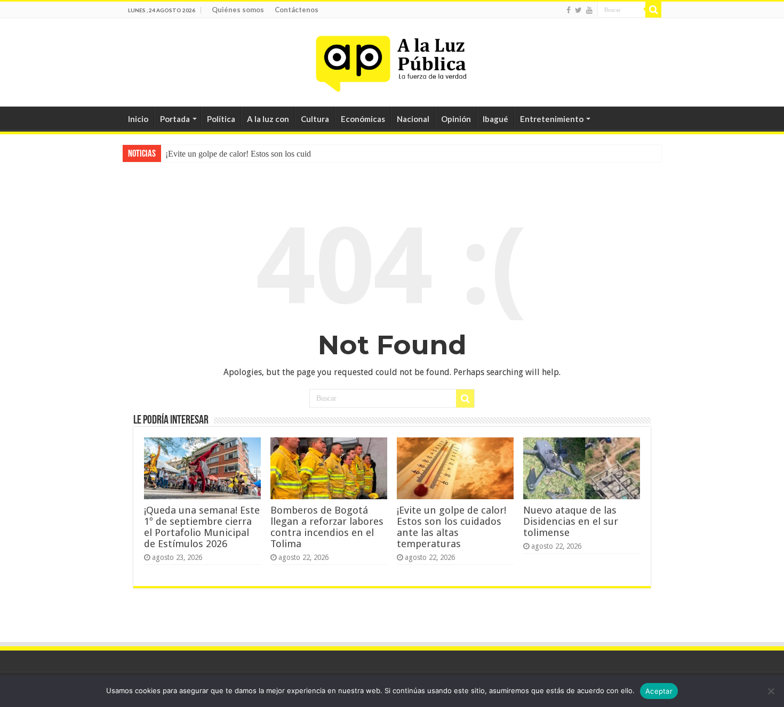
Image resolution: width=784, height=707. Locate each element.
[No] (770, 691)
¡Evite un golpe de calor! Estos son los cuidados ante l (256, 153)
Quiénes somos (238, 9)
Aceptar (659, 691)
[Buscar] (653, 10)
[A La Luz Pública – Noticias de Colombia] (392, 60)
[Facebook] (568, 10)
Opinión (456, 119)
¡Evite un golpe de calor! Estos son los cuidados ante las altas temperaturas (451, 527)
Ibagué (495, 119)
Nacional (413, 119)
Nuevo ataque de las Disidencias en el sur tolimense (570, 521)
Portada (175, 119)
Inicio (138, 119)
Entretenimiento (551, 119)
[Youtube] (589, 10)
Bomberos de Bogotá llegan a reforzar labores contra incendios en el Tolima (326, 527)
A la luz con (268, 119)
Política (221, 119)
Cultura (315, 119)
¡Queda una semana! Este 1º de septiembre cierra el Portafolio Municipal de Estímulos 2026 (202, 527)
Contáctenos (296, 9)
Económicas (363, 119)
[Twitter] (578, 10)
